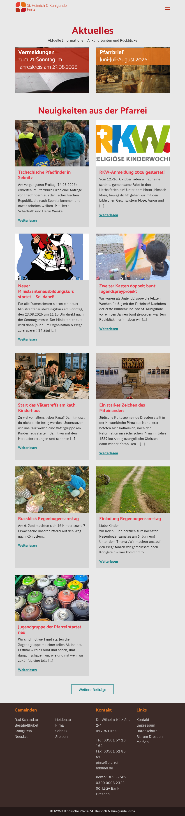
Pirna (59, 725)
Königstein (23, 730)
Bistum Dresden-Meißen (150, 739)
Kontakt (142, 719)
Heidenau (63, 719)
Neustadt (22, 736)
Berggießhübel (26, 725)
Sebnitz (61, 730)
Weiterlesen (27, 221)
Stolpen (61, 736)
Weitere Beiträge (92, 689)
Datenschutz (146, 730)
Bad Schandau (26, 719)
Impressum (145, 725)
